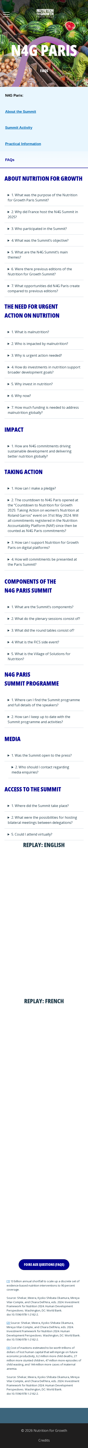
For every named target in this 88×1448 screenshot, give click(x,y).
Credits (44, 1440)
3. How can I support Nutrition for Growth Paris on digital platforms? (43, 545)
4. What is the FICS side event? (35, 642)
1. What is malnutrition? (30, 332)
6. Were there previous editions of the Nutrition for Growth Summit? (40, 271)
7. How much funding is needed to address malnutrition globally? (43, 410)
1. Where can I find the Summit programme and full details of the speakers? (44, 702)
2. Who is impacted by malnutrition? (39, 343)
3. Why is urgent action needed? (36, 355)
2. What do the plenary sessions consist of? (45, 618)
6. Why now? (21, 395)
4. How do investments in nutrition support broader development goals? (44, 370)
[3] (8, 1348)
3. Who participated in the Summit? (39, 228)
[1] (8, 1281)
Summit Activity (18, 128)
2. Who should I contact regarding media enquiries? (40, 770)
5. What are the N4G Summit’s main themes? (38, 255)
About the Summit (20, 112)
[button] (44, 1264)
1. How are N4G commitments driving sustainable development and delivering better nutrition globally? (40, 451)
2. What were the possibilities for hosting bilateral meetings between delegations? (42, 820)
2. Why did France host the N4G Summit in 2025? (43, 214)
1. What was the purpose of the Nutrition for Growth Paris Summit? (42, 197)
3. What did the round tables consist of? (42, 630)
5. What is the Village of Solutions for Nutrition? (39, 656)
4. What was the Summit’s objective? (40, 240)
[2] (8, 1323)
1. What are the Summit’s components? (42, 607)
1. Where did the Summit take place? (40, 805)
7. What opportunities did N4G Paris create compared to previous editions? (44, 288)
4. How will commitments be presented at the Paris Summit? (42, 562)
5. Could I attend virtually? (31, 834)
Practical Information (23, 144)
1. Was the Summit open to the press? (41, 755)
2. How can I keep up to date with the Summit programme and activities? (39, 719)
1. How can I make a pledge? (33, 488)
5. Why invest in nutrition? (32, 384)
